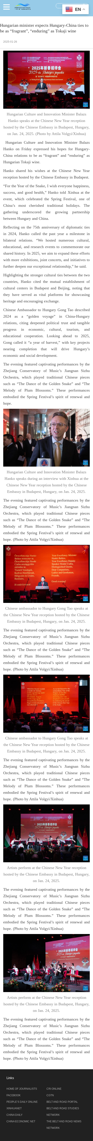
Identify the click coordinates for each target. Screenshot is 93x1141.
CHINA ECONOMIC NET (20, 1121)
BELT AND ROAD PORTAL (62, 1101)
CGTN (50, 1095)
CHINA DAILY (14, 1114)
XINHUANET (14, 1108)
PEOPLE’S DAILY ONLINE (22, 1101)
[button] (6, 7)
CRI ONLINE (53, 1088)
